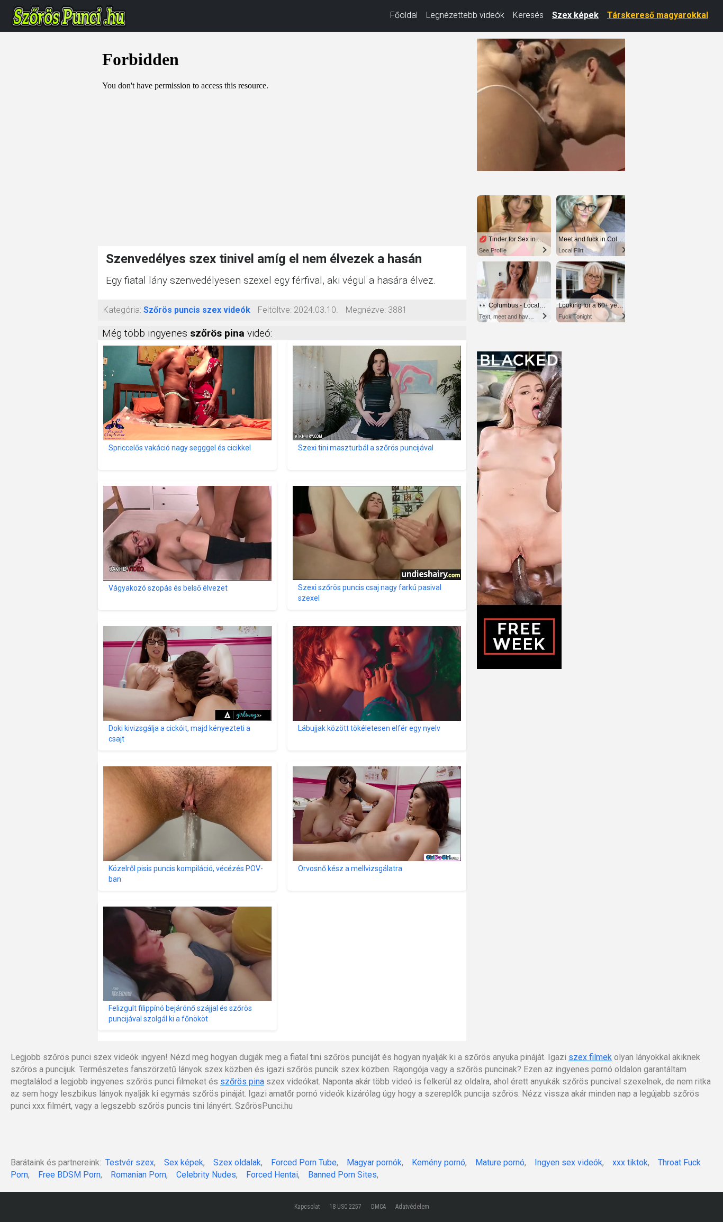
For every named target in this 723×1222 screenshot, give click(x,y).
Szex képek (575, 15)
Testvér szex (129, 1162)
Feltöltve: (275, 310)
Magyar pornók (374, 1162)
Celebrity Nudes (206, 1175)
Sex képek (183, 1162)
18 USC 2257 (345, 1206)
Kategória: (122, 310)
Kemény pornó (438, 1162)
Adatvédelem (412, 1206)
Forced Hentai (272, 1175)
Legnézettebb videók (465, 15)
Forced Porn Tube (304, 1162)
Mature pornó (500, 1162)
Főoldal (404, 15)
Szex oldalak (237, 1162)
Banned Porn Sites (342, 1175)
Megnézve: (366, 310)
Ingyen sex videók (568, 1162)
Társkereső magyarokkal (657, 15)
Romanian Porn (138, 1175)
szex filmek (590, 1057)
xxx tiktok (630, 1162)
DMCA (378, 1206)
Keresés (528, 15)
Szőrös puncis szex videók (196, 310)
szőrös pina (242, 1081)
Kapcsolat (307, 1206)
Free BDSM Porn (69, 1175)
